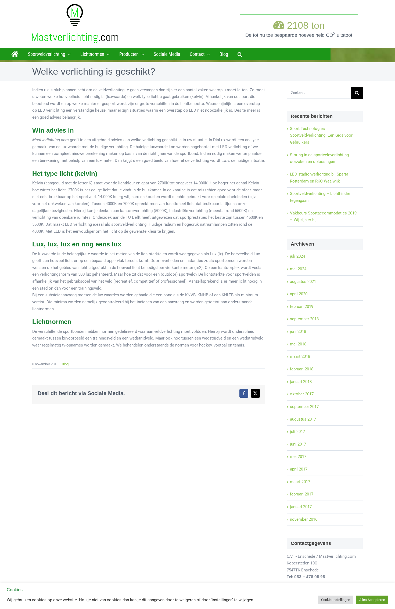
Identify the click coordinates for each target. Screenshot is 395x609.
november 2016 (303, 519)
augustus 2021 (303, 281)
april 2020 (298, 293)
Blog (65, 364)
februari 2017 (301, 494)
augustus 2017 (303, 419)
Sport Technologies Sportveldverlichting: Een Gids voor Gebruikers (321, 135)
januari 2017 (301, 506)
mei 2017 (298, 456)
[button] (240, 54)
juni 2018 (298, 331)
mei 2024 (298, 269)
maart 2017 (300, 481)
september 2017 (304, 406)
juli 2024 (297, 256)
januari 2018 (301, 381)
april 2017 (298, 469)
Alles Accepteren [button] (372, 600)
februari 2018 (301, 369)
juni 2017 (298, 444)
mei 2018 (298, 344)
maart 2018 (300, 356)
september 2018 (304, 318)
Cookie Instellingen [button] (335, 600)
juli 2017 (297, 431)
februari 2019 (301, 306)
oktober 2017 (302, 394)
